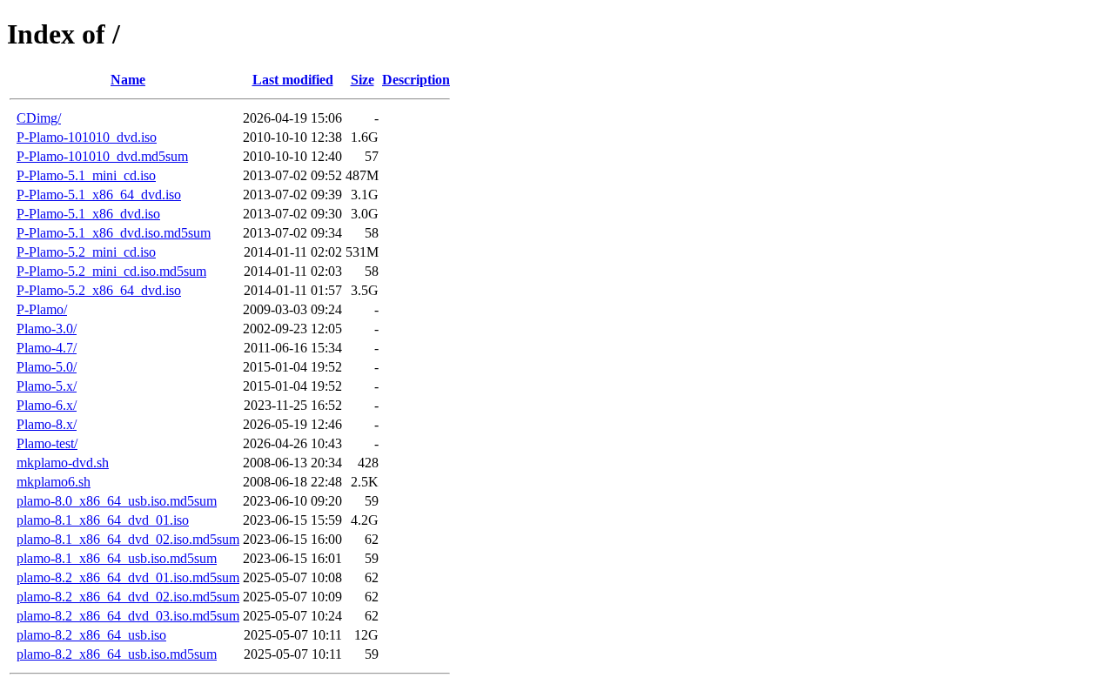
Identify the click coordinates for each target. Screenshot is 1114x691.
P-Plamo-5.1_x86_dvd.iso (88, 213)
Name (128, 79)
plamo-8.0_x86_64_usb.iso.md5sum (117, 500)
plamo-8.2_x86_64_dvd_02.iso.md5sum (128, 596)
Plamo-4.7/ (47, 347)
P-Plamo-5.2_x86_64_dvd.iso (99, 290)
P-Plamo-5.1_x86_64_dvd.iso (99, 194)
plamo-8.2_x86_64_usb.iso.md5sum (117, 654)
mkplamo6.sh (54, 481)
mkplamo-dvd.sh (63, 462)
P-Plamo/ (42, 309)
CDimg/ (39, 118)
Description (416, 79)
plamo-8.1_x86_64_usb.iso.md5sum (117, 558)
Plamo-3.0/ (47, 328)
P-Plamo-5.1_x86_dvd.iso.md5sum (114, 232)
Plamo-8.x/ (47, 424)
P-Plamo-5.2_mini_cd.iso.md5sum (111, 271)
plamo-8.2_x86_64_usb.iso (91, 634)
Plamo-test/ (47, 443)
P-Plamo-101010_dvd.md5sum (102, 156)
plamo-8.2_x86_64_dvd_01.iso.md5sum (128, 577)
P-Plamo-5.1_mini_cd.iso (86, 175)
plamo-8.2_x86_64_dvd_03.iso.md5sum (128, 615)
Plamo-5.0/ (47, 366)
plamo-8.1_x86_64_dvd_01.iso (103, 520)
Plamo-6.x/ (47, 405)
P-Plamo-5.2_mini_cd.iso (86, 252)
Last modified (292, 79)
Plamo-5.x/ (47, 386)
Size (362, 79)
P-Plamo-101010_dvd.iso (87, 137)
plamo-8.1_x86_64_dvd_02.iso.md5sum (128, 539)
